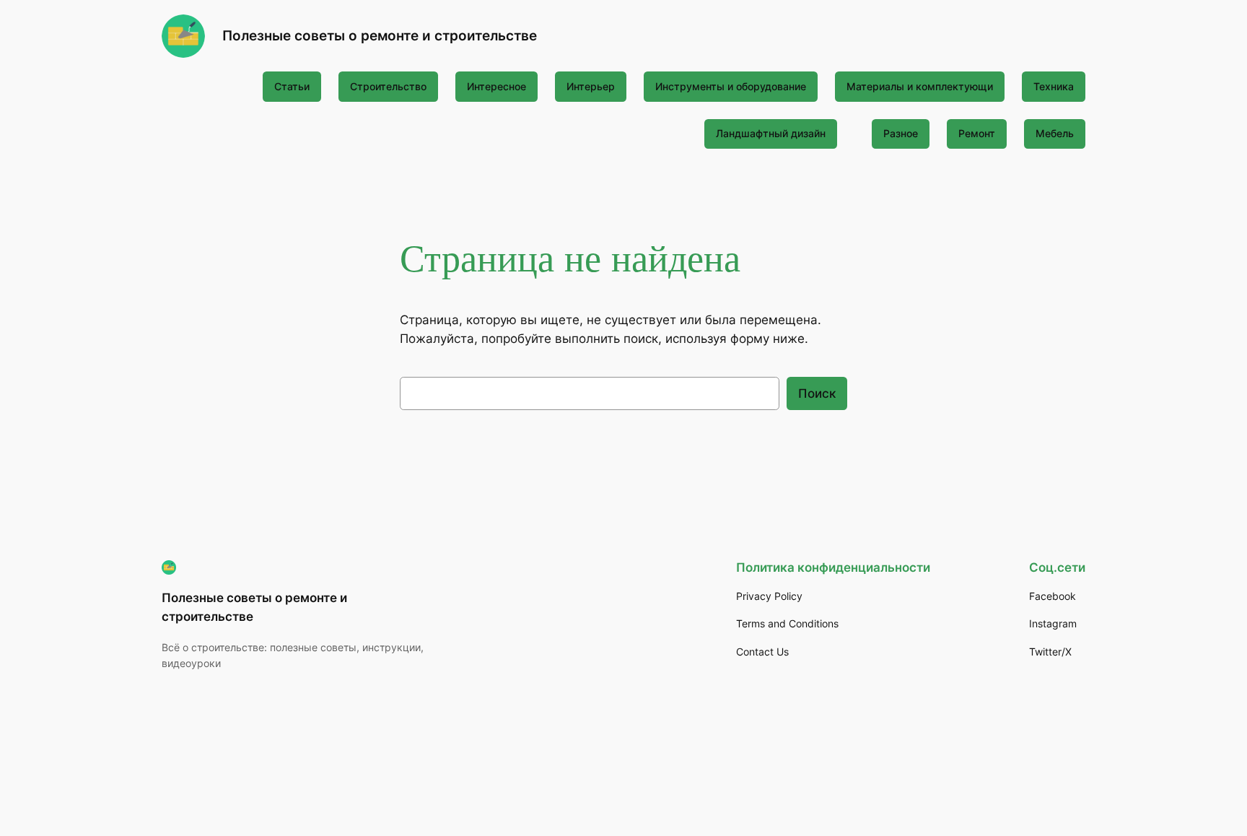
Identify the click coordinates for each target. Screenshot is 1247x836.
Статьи (292, 86)
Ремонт (976, 133)
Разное (900, 133)
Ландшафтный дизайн (771, 133)
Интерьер (590, 86)
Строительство (388, 86)
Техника (1053, 86)
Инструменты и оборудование (730, 86)
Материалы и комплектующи (919, 86)
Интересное (496, 86)
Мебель (1055, 133)
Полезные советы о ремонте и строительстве (379, 35)
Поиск (817, 393)
